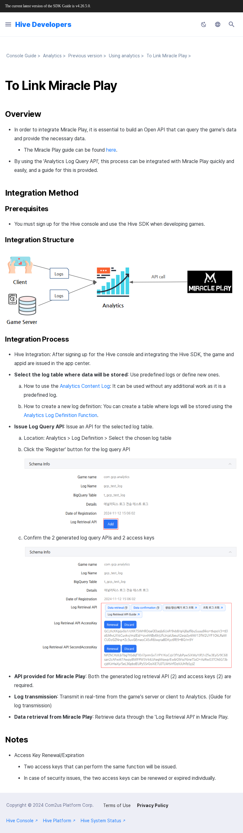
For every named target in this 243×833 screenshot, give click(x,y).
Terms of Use (117, 805)
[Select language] (218, 24)
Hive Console (20, 820)
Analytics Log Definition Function (60, 415)
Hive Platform (57, 820)
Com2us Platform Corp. (69, 805)
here (111, 150)
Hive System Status (101, 820)
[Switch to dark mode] (204, 24)
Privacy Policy (152, 805)
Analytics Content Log (85, 386)
